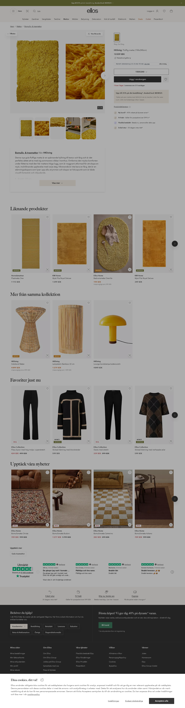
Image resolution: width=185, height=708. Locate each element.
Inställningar (113, 701)
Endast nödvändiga (134, 701)
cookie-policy (33, 694)
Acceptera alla (161, 701)
